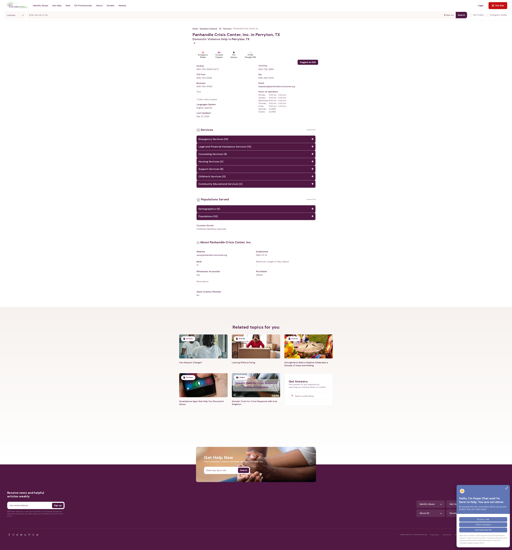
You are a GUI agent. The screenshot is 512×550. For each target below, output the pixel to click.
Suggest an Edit (308, 62)
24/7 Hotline (478, 15)
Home (195, 28)
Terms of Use (447, 535)
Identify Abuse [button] (40, 5)
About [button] (99, 5)
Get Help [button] (56, 5)
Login (480, 5)
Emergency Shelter (498, 15)
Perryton (227, 28)
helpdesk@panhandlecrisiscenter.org (276, 86)
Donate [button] (110, 5)
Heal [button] (68, 5)
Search (461, 15)
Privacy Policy (434, 535)
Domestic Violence (208, 28)
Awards (122, 5)
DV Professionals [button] (83, 5)
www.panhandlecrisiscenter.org (212, 255)
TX (220, 28)
